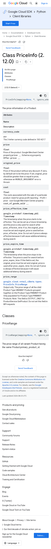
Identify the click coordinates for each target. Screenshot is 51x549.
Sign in (44, 3)
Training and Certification (13, 479)
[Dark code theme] (41, 95)
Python (41, 12)
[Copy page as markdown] (26, 61)
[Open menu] (4, 3)
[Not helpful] (24, 42)
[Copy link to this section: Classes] (18, 316)
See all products (9, 410)
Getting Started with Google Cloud (17, 466)
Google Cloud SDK (20, 12)
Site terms (31, 520)
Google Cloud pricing (11, 414)
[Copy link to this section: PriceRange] (20, 323)
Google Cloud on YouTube (13, 505)
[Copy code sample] (45, 95)
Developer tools (33, 33)
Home (4, 33)
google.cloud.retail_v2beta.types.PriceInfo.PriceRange (22, 283)
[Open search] (31, 3)
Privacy (20, 520)
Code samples (8, 470)
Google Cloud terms (12, 525)
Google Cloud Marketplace (14, 419)
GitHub (5, 461)
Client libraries (21, 16)
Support (5, 440)
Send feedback (13, 48)
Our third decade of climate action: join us (22, 529)
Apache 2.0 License (10, 385)
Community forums (11, 435)
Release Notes (8, 444)
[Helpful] (20, 42)
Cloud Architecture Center (14, 475)
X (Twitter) (7, 501)
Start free (10, 23)
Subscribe (42, 535)
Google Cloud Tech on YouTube (16, 510)
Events (5, 496)
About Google (8, 520)
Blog (4, 492)
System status (8, 449)
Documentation (17, 33)
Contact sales (8, 423)
